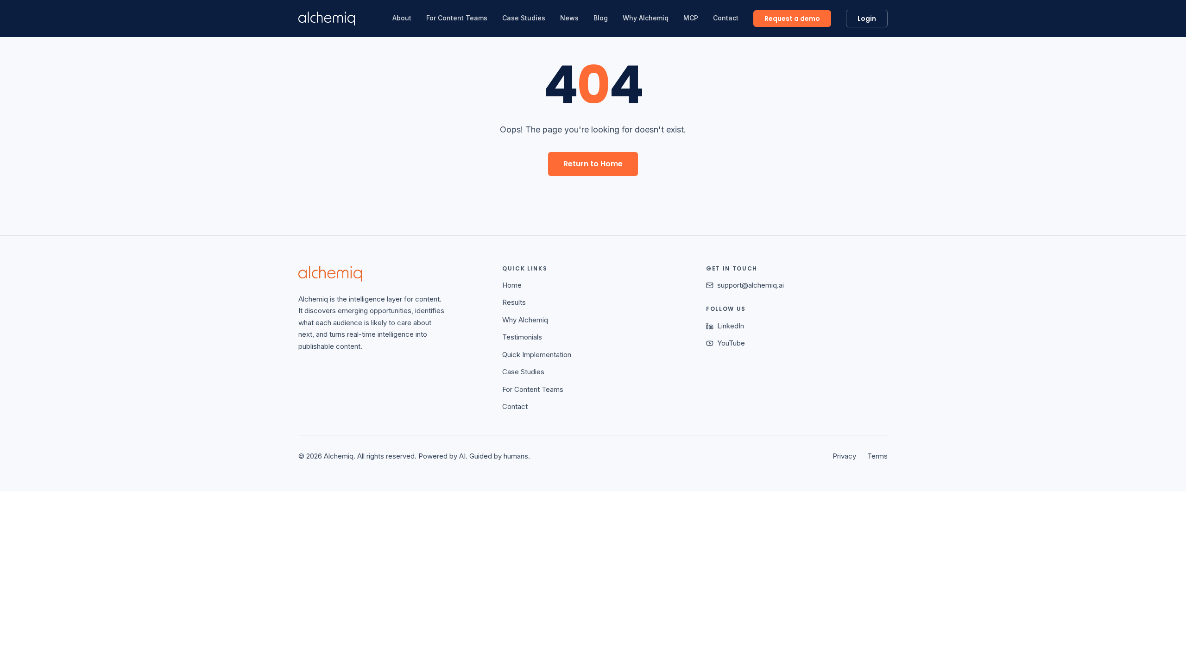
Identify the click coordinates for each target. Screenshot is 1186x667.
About (401, 18)
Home (512, 285)
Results (514, 302)
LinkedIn (730, 325)
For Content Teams (456, 18)
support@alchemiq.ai (750, 285)
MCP (690, 18)
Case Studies (523, 18)
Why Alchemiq (646, 18)
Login (867, 18)
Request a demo (792, 18)
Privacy (844, 456)
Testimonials (522, 337)
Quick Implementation (536, 354)
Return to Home (593, 163)
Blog (600, 18)
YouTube (731, 343)
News (569, 18)
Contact (725, 18)
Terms (877, 456)
